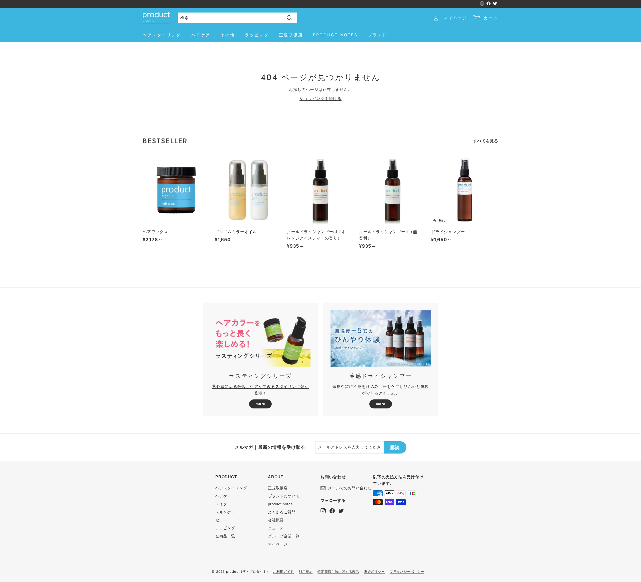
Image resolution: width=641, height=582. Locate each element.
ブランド (377, 34)
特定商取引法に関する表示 (338, 571)
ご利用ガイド (283, 571)
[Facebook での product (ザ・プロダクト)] (332, 510)
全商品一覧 (225, 536)
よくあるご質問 (282, 512)
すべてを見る (485, 140)
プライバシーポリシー (407, 571)
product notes (335, 34)
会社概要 (276, 520)
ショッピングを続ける (320, 98)
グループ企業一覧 (283, 536)
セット (221, 520)
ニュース (276, 528)
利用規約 (305, 571)
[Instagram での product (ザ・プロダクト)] (323, 510)
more (260, 404)
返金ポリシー (374, 571)
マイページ (278, 544)
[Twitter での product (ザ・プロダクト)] (341, 510)
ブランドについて (283, 496)
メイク (221, 504)
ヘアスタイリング (162, 34)
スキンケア (225, 512)
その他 (227, 34)
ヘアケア (201, 34)
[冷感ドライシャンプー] (381, 338)
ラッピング (257, 34)
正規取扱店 (291, 34)
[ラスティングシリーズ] (260, 338)
